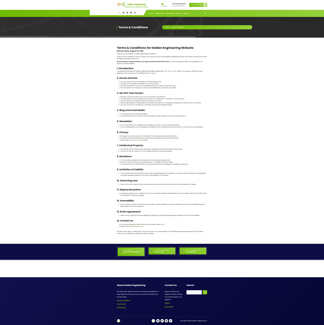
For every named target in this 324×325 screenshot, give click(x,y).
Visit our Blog (169, 307)
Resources (169, 13)
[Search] (205, 292)
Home (167, 27)
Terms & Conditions (123, 300)
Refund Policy (121, 307)
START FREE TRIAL (196, 5)
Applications (160, 13)
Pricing (178, 13)
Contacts (185, 13)
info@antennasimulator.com (133, 226)
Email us (167, 303)
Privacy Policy (136, 140)
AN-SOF (151, 13)
